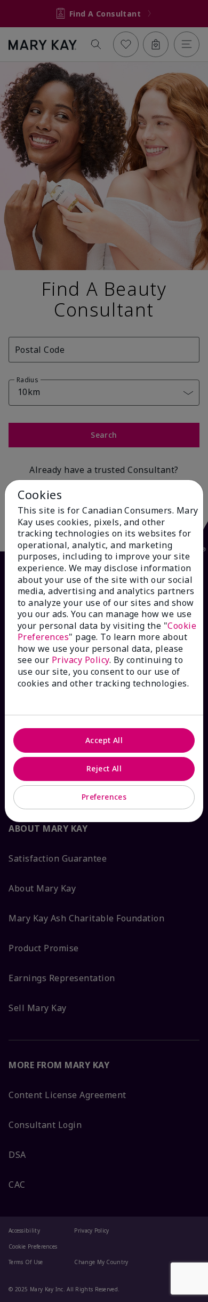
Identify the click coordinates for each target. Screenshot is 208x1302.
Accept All (104, 740)
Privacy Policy (80, 660)
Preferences (104, 797)
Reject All (104, 768)
